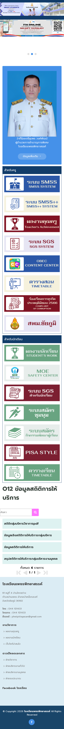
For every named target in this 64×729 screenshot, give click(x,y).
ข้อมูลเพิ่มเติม (31, 156)
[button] (28, 54)
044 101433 (15, 608)
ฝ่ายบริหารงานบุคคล (16, 672)
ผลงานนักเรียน (13, 638)
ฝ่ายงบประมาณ (13, 678)
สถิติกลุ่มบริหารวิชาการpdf (21, 523)
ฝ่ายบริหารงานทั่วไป (15, 666)
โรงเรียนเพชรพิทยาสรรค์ (37, 711)
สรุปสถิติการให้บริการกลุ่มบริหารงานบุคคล (30, 558)
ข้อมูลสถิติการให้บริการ (18, 547)
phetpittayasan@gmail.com (27, 616)
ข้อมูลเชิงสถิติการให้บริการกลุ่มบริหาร (28, 535)
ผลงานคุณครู (12, 631)
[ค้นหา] (35, 512)
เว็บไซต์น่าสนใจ (13, 644)
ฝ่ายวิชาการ (11, 660)
